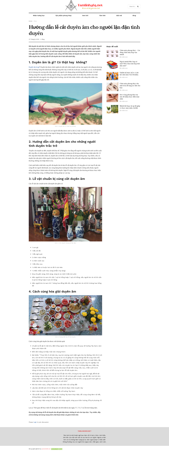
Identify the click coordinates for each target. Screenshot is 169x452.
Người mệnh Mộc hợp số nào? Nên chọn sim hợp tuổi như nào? (130, 64)
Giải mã (119, 15)
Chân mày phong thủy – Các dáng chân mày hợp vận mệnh (130, 52)
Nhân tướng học (39, 15)
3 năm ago (124, 90)
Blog (134, 15)
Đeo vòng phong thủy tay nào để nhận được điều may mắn (129, 97)
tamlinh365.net (46, 449)
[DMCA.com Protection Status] (57, 449)
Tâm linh (102, 15)
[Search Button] (138, 6)
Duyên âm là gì (34, 67)
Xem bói (85, 15)
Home (30, 21)
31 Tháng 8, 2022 (34, 39)
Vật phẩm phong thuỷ (63, 15)
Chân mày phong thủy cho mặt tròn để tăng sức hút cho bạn (130, 86)
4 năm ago (124, 57)
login (35, 422)
